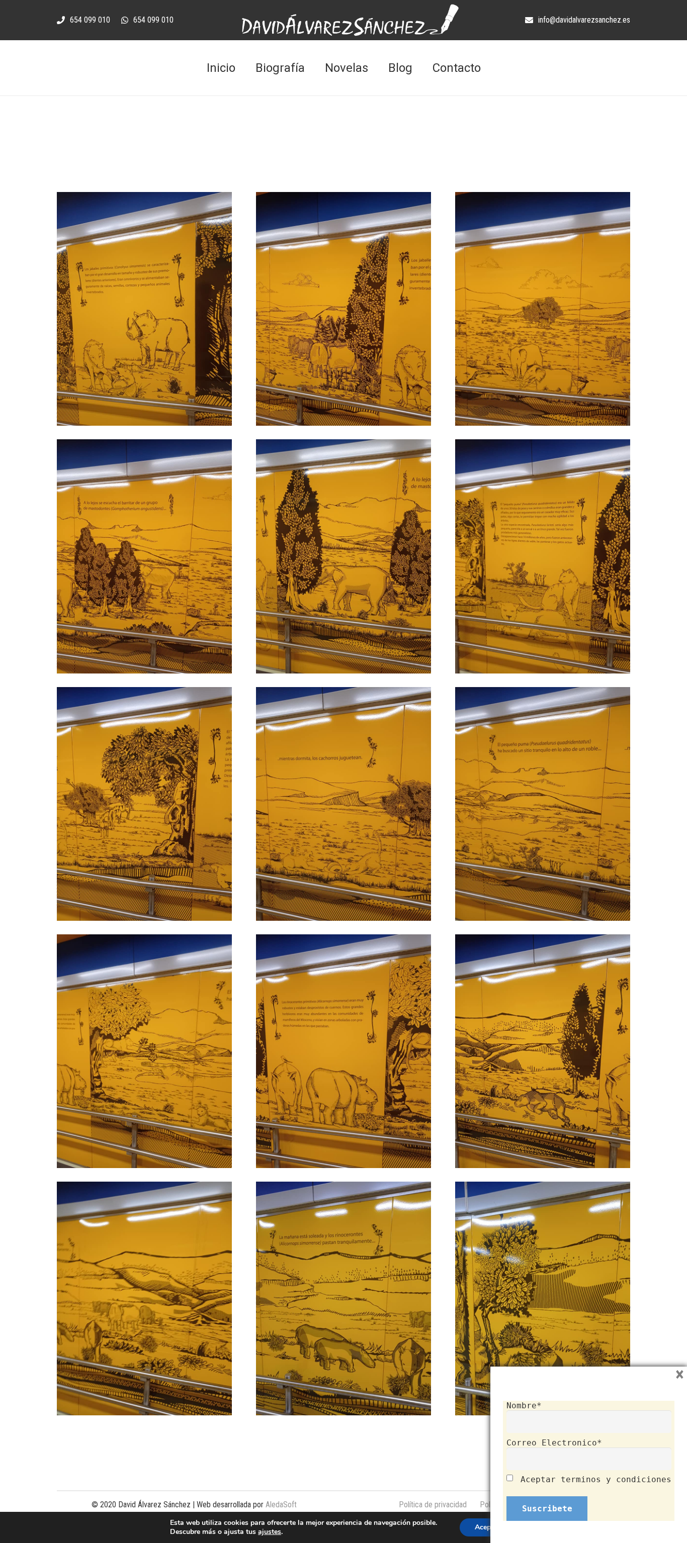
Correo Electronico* (554, 1443)
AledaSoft (281, 1504)
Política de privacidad (433, 1504)
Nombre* (524, 1405)
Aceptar (487, 1527)
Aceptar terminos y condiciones (596, 1479)
